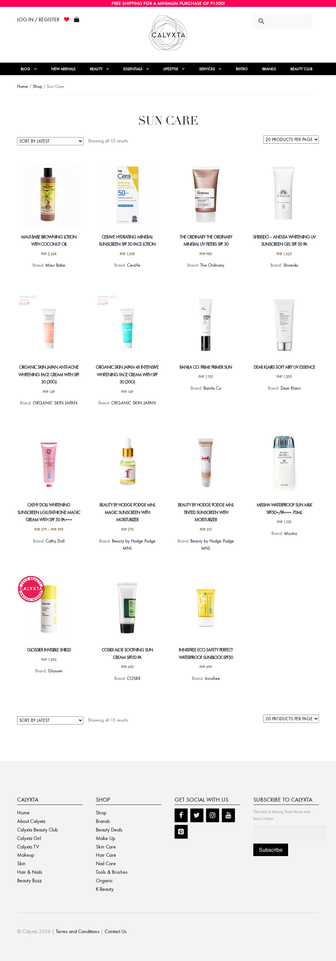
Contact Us (116, 931)
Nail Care (106, 863)
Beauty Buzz (29, 880)
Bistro (242, 69)
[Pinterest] (181, 832)
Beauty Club (301, 69)
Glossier (55, 671)
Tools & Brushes (112, 872)
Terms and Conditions (77, 931)
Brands (269, 69)
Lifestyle (170, 69)
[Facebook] (181, 815)
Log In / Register (38, 19)
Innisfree (212, 678)
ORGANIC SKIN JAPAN (55, 403)
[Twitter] (196, 815)
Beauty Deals (109, 830)
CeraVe (133, 265)
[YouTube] (228, 815)
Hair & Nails (29, 872)
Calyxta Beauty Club (37, 830)
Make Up (105, 838)
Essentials (132, 69)
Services (207, 69)
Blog (25, 69)
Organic (104, 880)
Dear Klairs (291, 388)
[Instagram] (212, 815)
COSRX (133, 678)
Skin (21, 863)
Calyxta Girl (29, 838)
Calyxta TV (28, 847)
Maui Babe (55, 265)
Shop (37, 86)
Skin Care (106, 847)
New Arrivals (63, 69)
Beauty (96, 69)
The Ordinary (212, 265)
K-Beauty (105, 889)
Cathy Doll (55, 541)
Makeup (25, 855)
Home (22, 86)
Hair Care (106, 855)
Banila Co (212, 388)
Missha (290, 533)
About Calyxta (31, 821)
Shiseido (290, 265)
